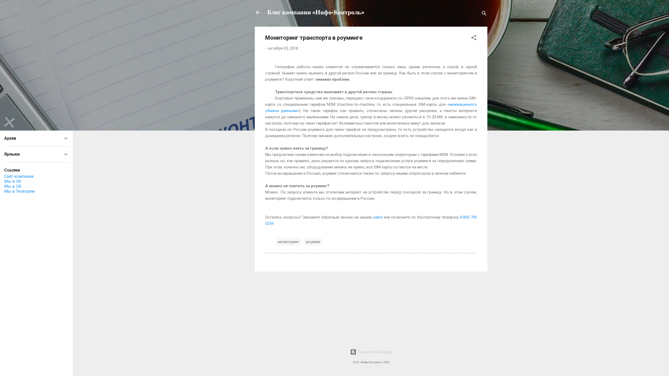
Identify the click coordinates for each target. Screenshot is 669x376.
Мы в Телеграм (19, 191)
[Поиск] (484, 14)
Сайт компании (18, 176)
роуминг (313, 241)
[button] (474, 38)
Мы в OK (12, 186)
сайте (378, 217)
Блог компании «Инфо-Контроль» (315, 12)
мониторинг (288, 241)
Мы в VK (12, 181)
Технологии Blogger (374, 352)
